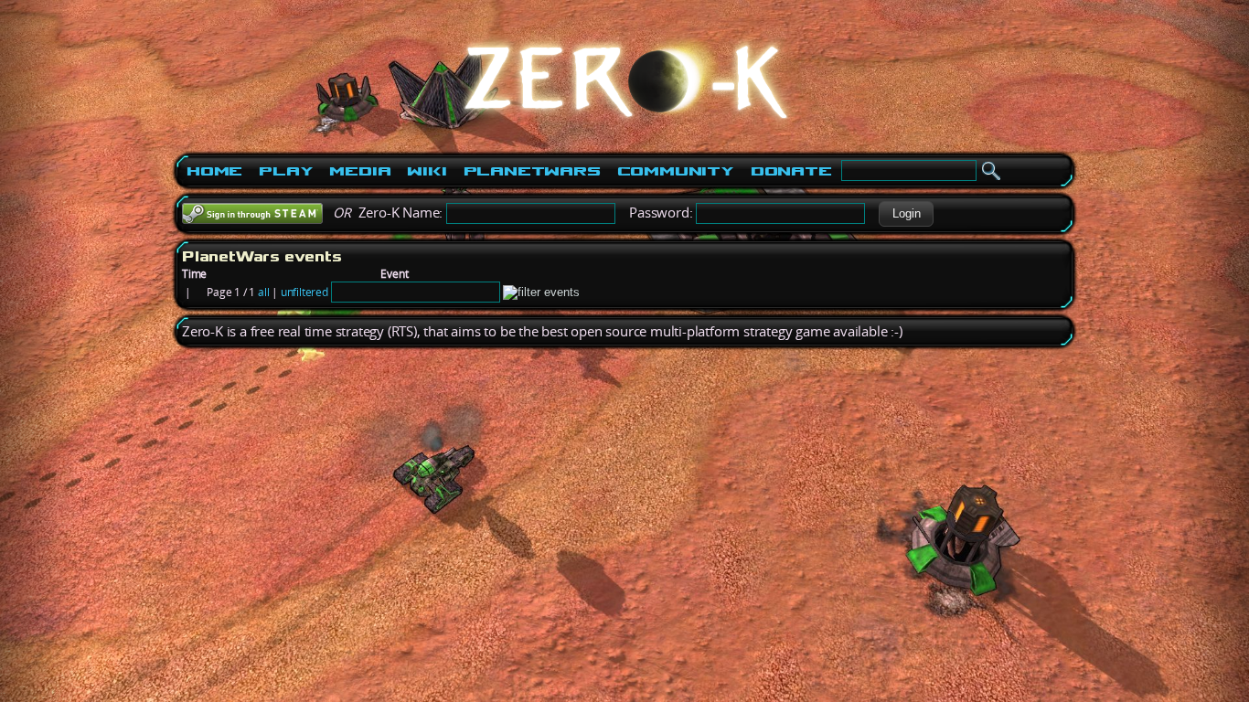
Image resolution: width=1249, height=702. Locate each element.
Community (675, 170)
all (263, 292)
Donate (791, 170)
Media (359, 170)
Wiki (426, 170)
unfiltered (304, 292)
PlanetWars (532, 170)
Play (286, 170)
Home (214, 170)
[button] (906, 214)
